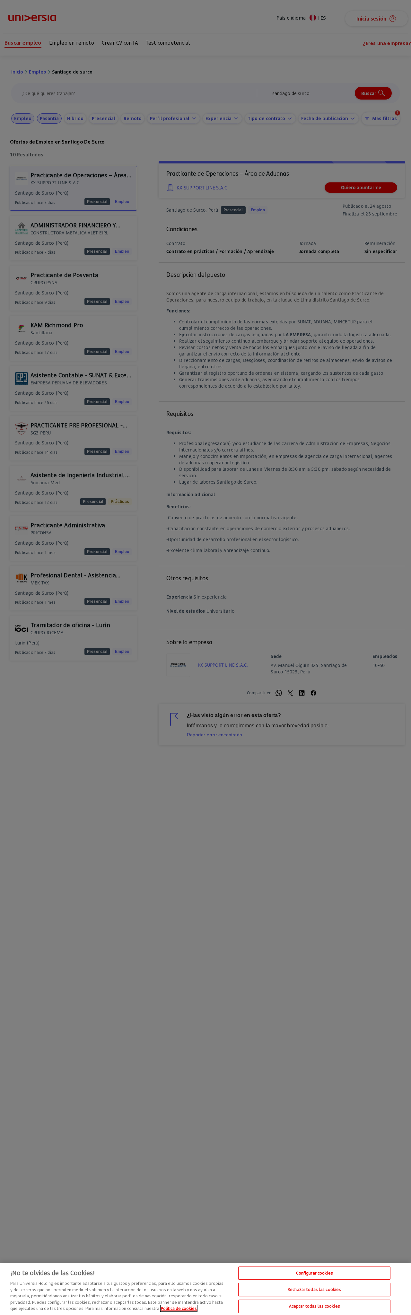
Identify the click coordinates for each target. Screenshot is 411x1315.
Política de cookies (179, 1308)
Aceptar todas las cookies (314, 1306)
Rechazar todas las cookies (314, 1289)
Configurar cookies (314, 1273)
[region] (205, 1289)
